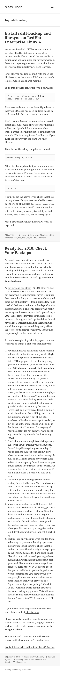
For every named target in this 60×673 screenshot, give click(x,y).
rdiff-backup (42, 235)
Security (40, 657)
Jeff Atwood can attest (19, 287)
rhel (19, 237)
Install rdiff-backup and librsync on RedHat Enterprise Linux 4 (28, 38)
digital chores (10, 659)
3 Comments (41, 237)
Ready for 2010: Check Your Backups (26, 250)
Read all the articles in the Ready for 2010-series (29, 646)
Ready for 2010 (30, 657)
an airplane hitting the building (24, 413)
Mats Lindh (13, 7)
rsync (29, 237)
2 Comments (21, 662)
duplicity (19, 659)
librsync (33, 235)
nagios (51, 462)
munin (43, 462)
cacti (17, 465)
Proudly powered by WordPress (18, 669)
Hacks (23, 235)
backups (51, 657)
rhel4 (24, 237)
